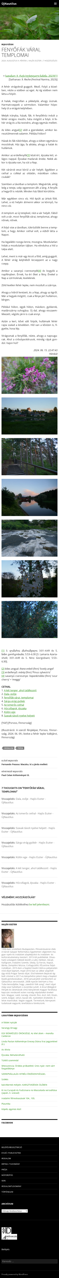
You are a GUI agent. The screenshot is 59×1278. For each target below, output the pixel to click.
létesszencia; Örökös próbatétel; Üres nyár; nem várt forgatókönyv (28, 1067)
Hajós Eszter (35, 60)
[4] (39, 270)
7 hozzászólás (50, 60)
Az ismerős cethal (14, 704)
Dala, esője (10, 694)
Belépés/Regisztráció (12, 1147)
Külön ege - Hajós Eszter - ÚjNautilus (36, 857)
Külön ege (9, 712)
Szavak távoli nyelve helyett (19, 715)
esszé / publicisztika (11, 1153)
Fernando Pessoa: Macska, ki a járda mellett (25, 762)
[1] (56, 75)
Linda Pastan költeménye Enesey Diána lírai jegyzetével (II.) (29, 1043)
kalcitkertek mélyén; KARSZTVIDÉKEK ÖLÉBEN (24, 1084)
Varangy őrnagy (9, 1027)
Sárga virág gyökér (14, 701)
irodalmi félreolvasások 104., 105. (18, 1098)
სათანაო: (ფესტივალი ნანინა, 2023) (30, 75)
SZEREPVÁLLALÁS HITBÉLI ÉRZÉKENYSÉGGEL (24, 1073)
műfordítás (7, 1175)
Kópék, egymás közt (11, 1109)
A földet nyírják (9, 1022)
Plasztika (6, 1103)
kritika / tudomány (11, 1164)
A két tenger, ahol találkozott (20, 690)
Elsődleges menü (55, 3)
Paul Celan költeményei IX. (15, 773)
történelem (7, 1192)
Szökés (5, 1079)
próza (20, 748)
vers (4, 1180)
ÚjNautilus (9, 3)
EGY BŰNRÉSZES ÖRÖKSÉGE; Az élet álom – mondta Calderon (28, 1034)
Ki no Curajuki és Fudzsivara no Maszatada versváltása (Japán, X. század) (29, 1091)
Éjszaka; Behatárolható (13, 1055)
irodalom (8, 748)
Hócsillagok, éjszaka (15, 708)
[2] (20, 130)
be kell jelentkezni (39, 904)
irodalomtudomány (11, 1186)
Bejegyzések (7, 44)
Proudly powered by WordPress (15, 1274)
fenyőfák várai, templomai (19, 697)
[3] (28, 155)
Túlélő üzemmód (10, 1060)
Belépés (6, 1249)
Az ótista (6, 1049)
